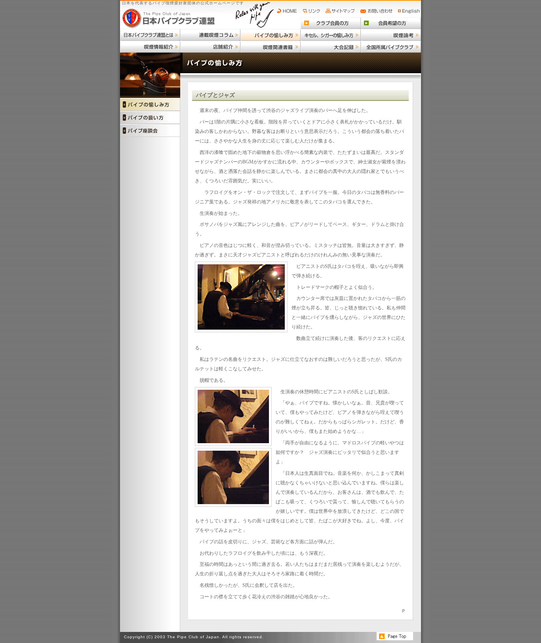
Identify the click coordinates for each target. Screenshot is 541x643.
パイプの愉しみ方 (270, 35)
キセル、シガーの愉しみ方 (331, 35)
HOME (289, 11)
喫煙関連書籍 (270, 47)
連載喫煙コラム (210, 35)
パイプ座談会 (150, 130)
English (409, 11)
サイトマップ (341, 11)
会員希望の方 (391, 23)
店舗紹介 (210, 47)
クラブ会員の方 (331, 23)
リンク (312, 11)
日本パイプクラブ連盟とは (150, 35)
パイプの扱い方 (150, 117)
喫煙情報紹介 (150, 47)
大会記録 (331, 47)
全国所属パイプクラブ (391, 47)
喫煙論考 (391, 35)
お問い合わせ (377, 11)
